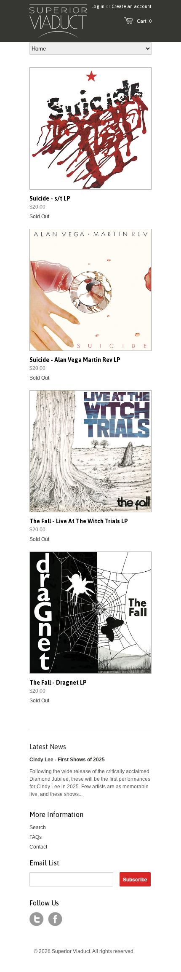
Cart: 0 (144, 21)
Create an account (132, 6)
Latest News (47, 746)
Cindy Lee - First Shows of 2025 (67, 760)
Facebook (55, 919)
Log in (97, 6)
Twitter (36, 919)
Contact (38, 847)
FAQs (35, 837)
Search (37, 827)
